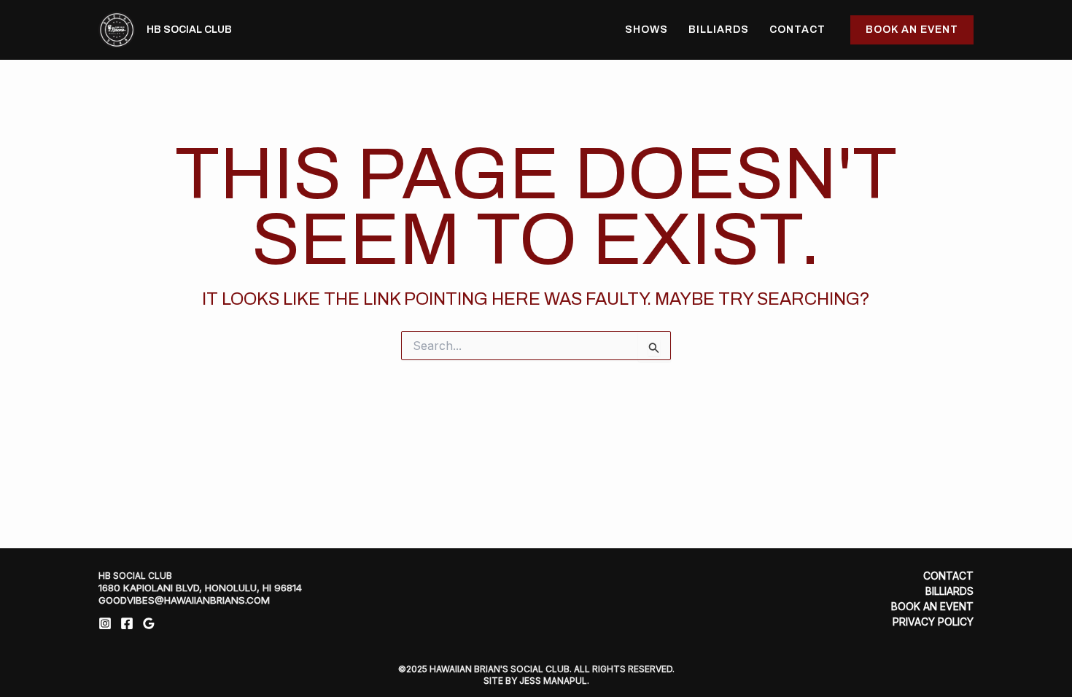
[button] (912, 29)
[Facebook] (126, 623)
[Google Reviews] (148, 623)
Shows (646, 29)
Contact (797, 29)
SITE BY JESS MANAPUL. (536, 680)
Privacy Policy (933, 622)
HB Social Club (189, 29)
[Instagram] (105, 623)
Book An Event (932, 606)
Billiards (718, 29)
